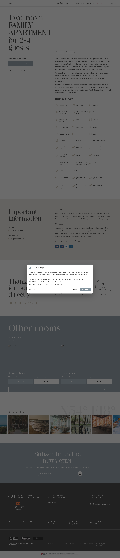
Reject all (31, 289)
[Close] (89, 268)
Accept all (85, 289)
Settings (74, 289)
